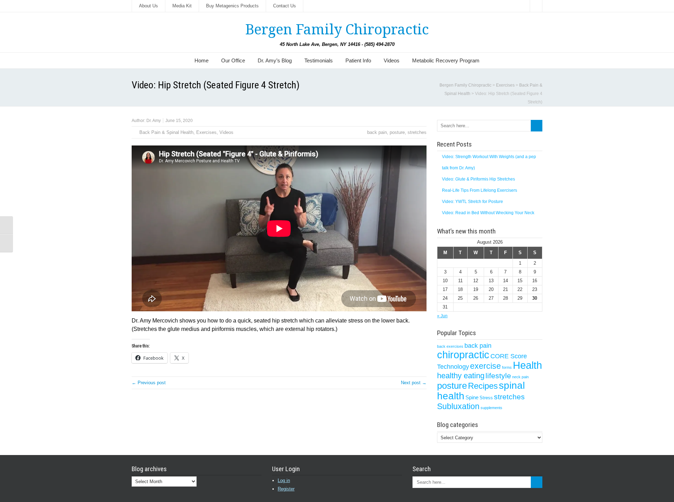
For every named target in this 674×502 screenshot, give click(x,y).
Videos (391, 60)
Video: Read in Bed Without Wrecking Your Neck (488, 212)
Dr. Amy (153, 120)
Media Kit (182, 5)
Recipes (483, 386)
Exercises (206, 132)
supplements (491, 408)
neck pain (520, 377)
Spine (471, 397)
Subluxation (458, 406)
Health (527, 365)
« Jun (442, 315)
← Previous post (149, 382)
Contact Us (284, 5)
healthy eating (460, 375)
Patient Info (358, 60)
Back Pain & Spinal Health (166, 132)
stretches (417, 132)
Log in (284, 480)
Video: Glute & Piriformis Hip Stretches (478, 179)
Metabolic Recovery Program (446, 60)
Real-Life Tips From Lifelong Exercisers (479, 190)
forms (507, 367)
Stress (486, 397)
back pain (377, 132)
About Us (148, 5)
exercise (485, 366)
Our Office (233, 60)
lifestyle (498, 376)
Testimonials (318, 60)
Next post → (414, 382)
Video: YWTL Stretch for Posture (472, 201)
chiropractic (463, 354)
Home (201, 60)
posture (397, 132)
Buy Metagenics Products (232, 5)
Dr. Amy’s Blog (275, 60)
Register (286, 488)
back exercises (450, 346)
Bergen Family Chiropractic (337, 29)
